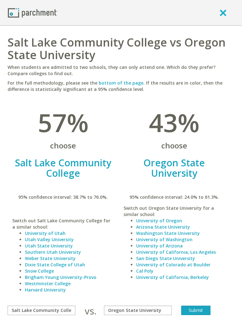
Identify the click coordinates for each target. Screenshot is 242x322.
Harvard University (45, 290)
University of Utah (45, 233)
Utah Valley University (49, 239)
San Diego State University (165, 258)
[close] (223, 12)
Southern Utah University (53, 252)
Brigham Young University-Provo (60, 277)
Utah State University (49, 246)
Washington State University (168, 233)
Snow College (39, 271)
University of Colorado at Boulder (173, 265)
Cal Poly (144, 271)
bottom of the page (121, 83)
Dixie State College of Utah (55, 265)
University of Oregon (159, 221)
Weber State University (50, 258)
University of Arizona (159, 246)
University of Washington (164, 239)
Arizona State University (163, 227)
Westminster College (48, 283)
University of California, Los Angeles (176, 252)
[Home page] (33, 12)
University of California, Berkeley (172, 277)
